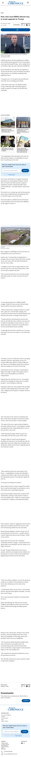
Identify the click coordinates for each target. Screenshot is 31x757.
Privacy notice (12, 174)
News (2, 13)
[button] (3, 2)
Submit (25, 170)
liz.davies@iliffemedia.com (10, 754)
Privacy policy (4, 718)
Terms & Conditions (6, 715)
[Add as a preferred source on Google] (16, 25)
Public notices (4, 721)
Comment (26, 700)
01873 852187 (8, 751)
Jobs (2, 719)
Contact (3, 716)
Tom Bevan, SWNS (6, 23)
